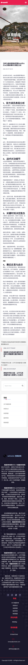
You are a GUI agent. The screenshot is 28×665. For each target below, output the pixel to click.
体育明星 (6, 413)
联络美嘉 (6, 422)
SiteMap (14, 622)
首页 (9, 38)
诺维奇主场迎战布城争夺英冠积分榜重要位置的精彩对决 (13, 354)
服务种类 (6, 418)
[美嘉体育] (14, 456)
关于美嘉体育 (7, 404)
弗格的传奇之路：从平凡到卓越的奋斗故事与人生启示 (13, 374)
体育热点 (6, 409)
